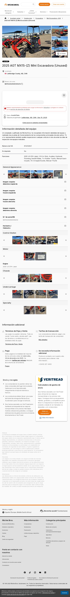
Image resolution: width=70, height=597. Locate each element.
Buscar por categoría (8, 12)
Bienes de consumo (51, 527)
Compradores (28, 524)
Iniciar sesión (44, 4)
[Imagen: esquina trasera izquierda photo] (65, 190)
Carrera (4, 533)
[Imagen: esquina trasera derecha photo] (65, 199)
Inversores (5, 530)
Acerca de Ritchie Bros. (8, 524)
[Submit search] (33, 4)
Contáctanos (62, 511)
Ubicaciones (62, 12)
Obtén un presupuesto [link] (45, 412)
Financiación (53, 12)
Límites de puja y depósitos (31, 533)
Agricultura (49, 535)
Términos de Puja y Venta (14, 344)
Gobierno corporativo (8, 527)
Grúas (47, 546)
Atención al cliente (7, 556)
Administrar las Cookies (48, 592)
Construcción (49, 524)
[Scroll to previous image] (4, 174)
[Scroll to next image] (66, 174)
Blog (3, 536)
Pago (25, 536)
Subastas (20, 12)
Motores (48, 538)
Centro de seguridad (7, 539)
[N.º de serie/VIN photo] (65, 217)
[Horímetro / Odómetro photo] (65, 226)
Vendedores (27, 527)
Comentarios (5, 565)
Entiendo (64, 593)
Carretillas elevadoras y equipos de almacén (55, 542)
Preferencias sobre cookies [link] (35, 579)
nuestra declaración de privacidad (15, 594)
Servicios (43, 12)
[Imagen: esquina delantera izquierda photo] (65, 182)
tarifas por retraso (19, 360)
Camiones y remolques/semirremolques (53, 531)
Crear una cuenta (58, 4)
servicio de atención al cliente (20, 109)
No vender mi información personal (48, 578)
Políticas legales (31, 578)
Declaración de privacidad (17, 578)
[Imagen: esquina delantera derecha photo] (65, 208)
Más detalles (43, 340)
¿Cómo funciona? (31, 12)
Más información (48, 417)
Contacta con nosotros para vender (11, 562)
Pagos (7, 366)
